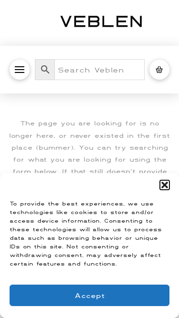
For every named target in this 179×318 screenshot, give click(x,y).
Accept (89, 295)
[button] (164, 185)
